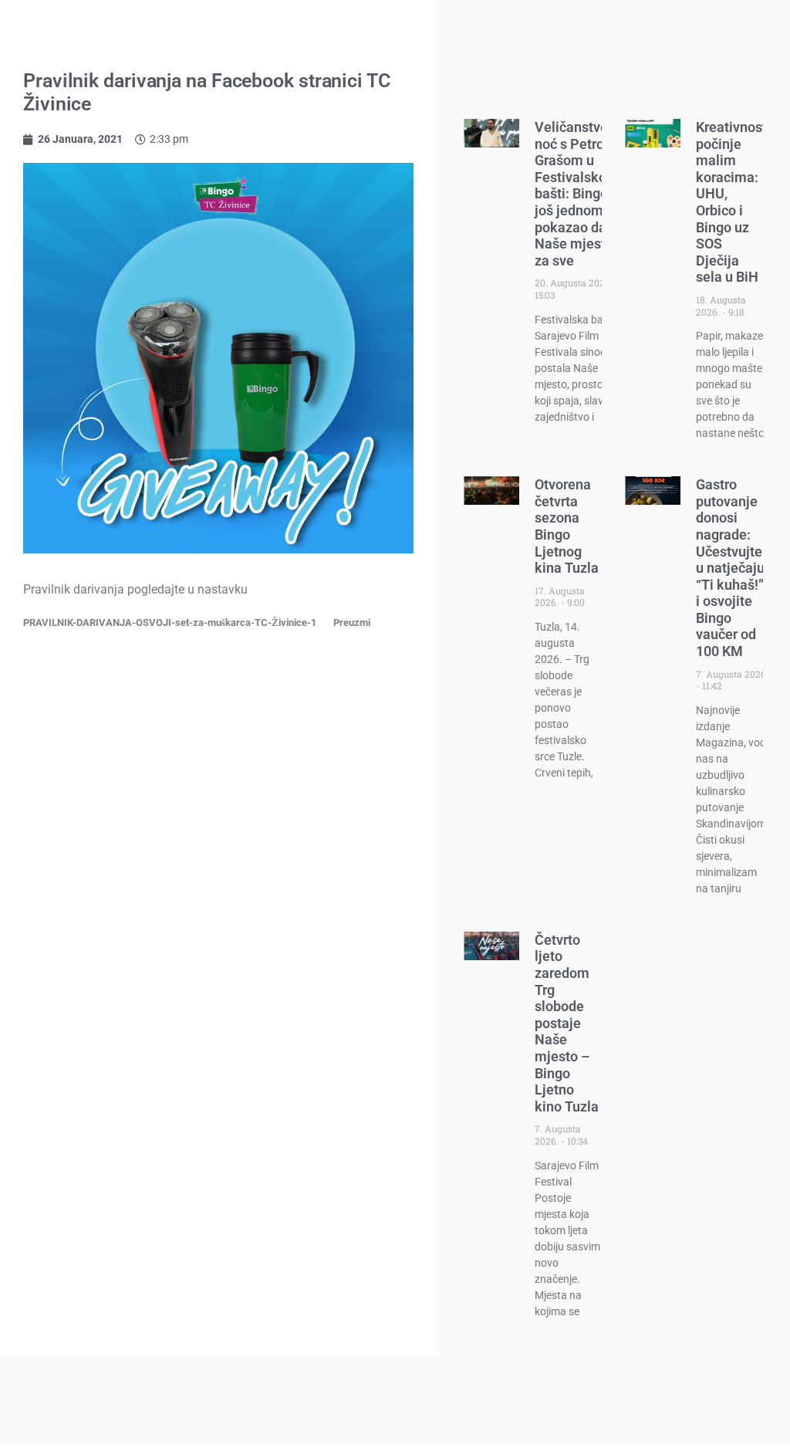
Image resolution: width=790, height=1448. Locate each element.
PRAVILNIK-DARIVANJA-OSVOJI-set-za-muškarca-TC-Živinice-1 (169, 622)
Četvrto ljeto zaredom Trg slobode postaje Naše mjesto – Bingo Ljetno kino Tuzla (567, 1023)
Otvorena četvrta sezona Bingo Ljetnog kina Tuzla (567, 526)
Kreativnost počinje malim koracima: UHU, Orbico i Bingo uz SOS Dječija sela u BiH (731, 202)
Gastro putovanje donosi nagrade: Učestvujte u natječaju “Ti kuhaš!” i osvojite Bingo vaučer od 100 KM (730, 567)
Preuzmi (351, 622)
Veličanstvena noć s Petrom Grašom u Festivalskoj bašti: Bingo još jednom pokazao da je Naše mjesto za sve (579, 194)
